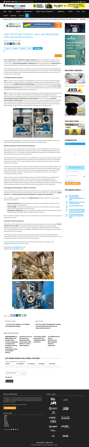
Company (41, 363)
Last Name (31, 363)
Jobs (83, 11)
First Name (21, 363)
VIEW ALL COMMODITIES (72, 183)
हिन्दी (30, 48)
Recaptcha (9, 377)
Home (4, 11)
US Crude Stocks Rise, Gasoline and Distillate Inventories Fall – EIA (17, 19)
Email (8, 363)
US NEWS (15, 1)
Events (70, 11)
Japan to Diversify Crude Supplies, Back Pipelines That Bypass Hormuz (55, 19)
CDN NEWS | (8, 1)
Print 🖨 (58, 55)
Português (37, 48)
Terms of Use (49, 442)
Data (78, 11)
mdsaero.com (8, 243)
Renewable (61, 11)
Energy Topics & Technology (44, 11)
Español (15, 48)
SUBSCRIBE (21, 15)
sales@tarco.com (18, 249)
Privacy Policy (40, 442)
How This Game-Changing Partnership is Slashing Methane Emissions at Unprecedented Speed (48, 326)
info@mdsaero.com (19, 247)
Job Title (52, 363)
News (10, 11)
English (7, 48)
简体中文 (23, 48)
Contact (5, 15)
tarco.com (17, 243)
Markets (18, 11)
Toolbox (6, 422)
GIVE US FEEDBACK (10, 408)
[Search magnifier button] (27, 15)
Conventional (27, 11)
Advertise (13, 15)
